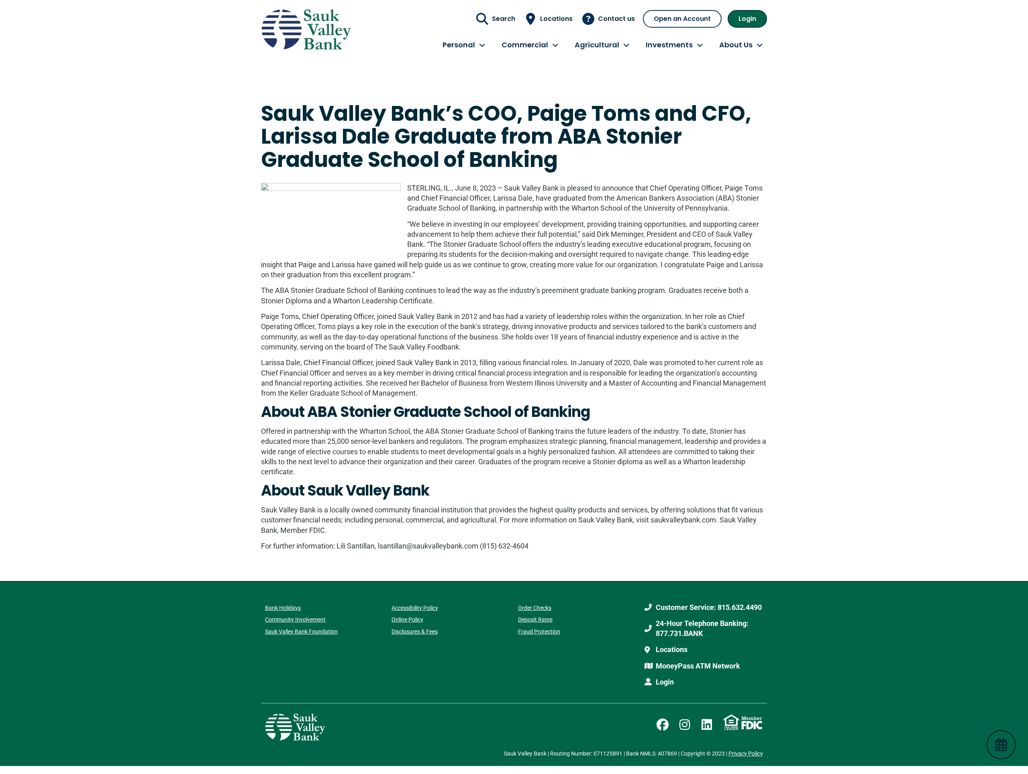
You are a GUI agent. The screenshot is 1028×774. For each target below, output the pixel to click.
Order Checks (534, 608)
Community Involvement (295, 619)
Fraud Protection (539, 631)
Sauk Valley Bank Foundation (301, 631)
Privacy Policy (745, 753)
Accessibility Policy (415, 608)
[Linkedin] (707, 725)
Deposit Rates (535, 619)
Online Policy (407, 619)
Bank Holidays (283, 608)
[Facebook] (663, 725)
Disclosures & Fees (415, 631)
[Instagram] (685, 725)
